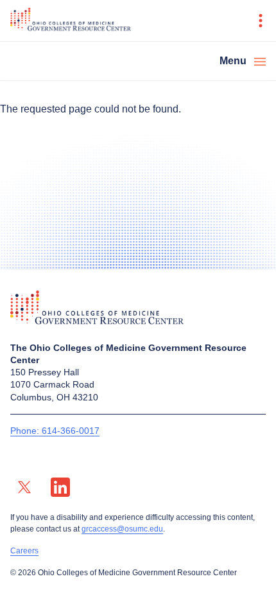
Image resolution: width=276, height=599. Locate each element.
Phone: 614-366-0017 (54, 430)
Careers (24, 550)
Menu (233, 60)
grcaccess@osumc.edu (122, 528)
